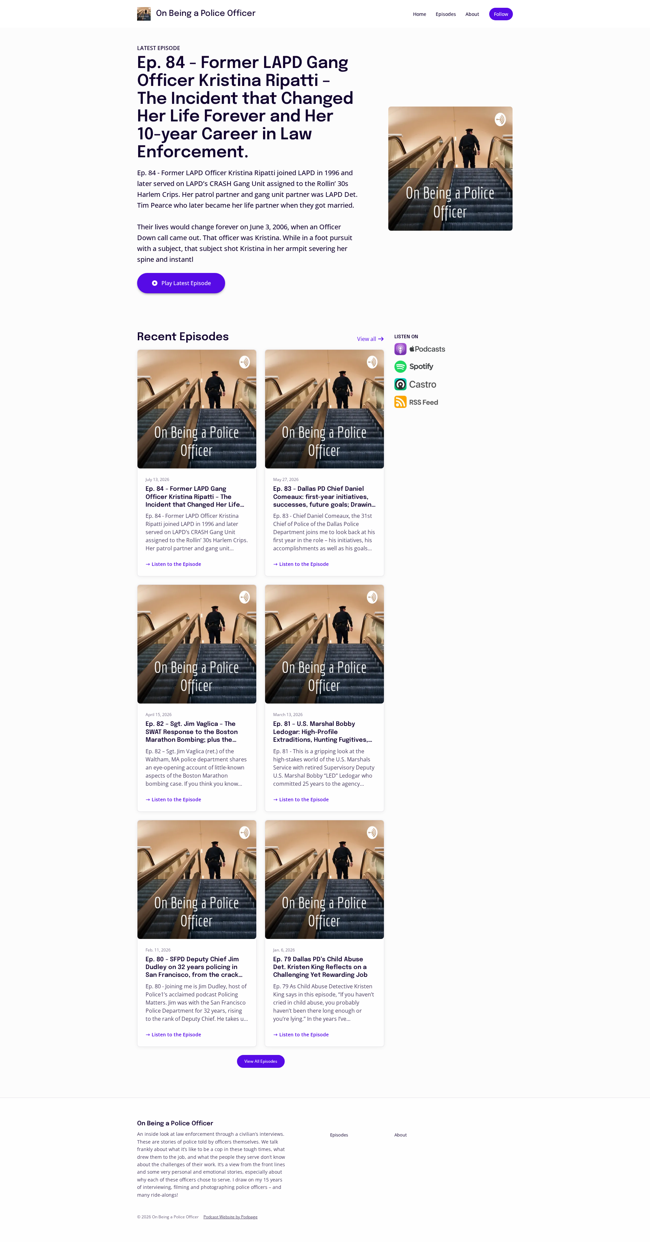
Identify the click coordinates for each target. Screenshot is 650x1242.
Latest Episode (158, 48)
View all (367, 339)
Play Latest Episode (186, 283)
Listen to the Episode (176, 564)
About (472, 14)
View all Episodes (260, 1061)
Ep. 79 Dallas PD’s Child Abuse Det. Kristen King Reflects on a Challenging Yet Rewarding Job (320, 968)
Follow (501, 14)
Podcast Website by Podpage (230, 1217)
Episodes (446, 14)
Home (419, 14)
